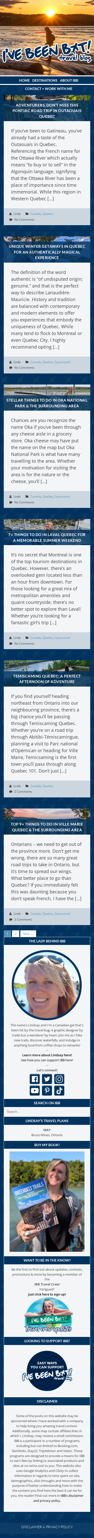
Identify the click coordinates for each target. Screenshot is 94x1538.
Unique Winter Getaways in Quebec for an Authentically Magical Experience (47, 252)
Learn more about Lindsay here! (47, 1055)
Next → (28, 934)
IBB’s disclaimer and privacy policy (58, 1498)
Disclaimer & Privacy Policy (47, 1527)
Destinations (44, 80)
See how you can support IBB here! (47, 1060)
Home (24, 80)
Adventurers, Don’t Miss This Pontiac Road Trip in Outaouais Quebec (47, 111)
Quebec (48, 214)
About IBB (69, 80)
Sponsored (62, 362)
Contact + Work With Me (48, 88)
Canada (35, 214)
